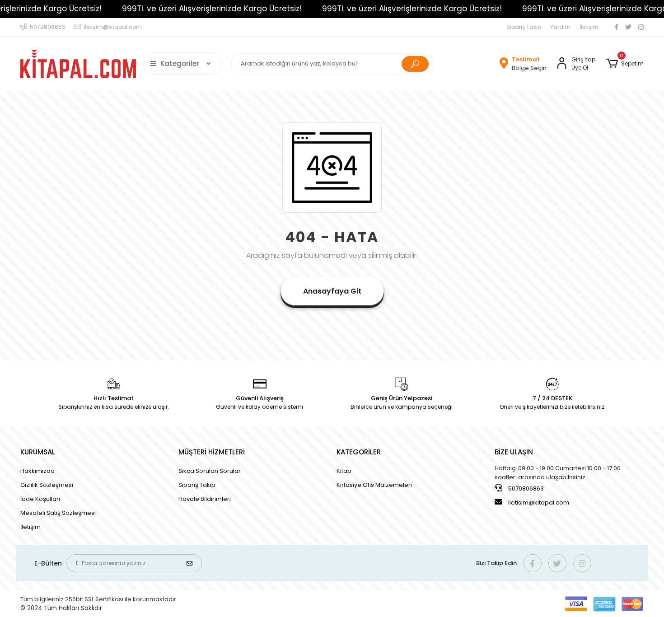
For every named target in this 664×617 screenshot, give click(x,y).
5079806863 (525, 488)
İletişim (589, 27)
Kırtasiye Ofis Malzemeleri (374, 485)
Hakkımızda (37, 471)
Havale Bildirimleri (204, 499)
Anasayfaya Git (332, 291)
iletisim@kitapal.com (538, 502)
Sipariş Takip (523, 27)
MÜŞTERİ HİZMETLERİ (211, 452)
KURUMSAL (37, 452)
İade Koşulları (40, 499)
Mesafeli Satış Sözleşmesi (58, 513)
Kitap (344, 471)
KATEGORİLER (359, 452)
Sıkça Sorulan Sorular (209, 471)
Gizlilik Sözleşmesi (46, 485)
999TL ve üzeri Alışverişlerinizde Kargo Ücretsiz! (212, 8)
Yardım (560, 27)
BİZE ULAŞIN (514, 452)
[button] (625, 63)
